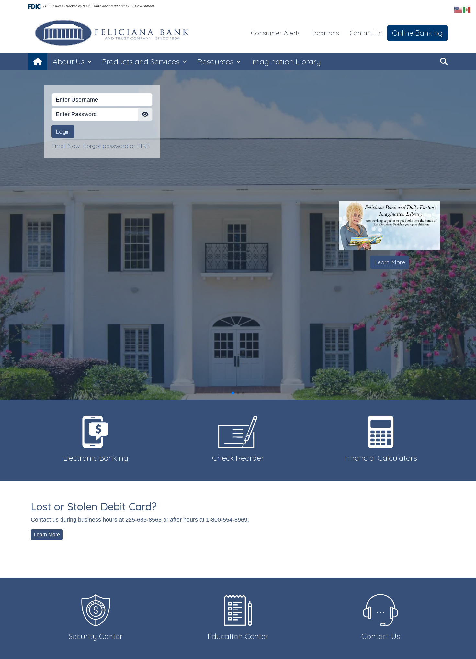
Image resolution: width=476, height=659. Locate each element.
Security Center (95, 636)
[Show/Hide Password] (145, 114)
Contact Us (365, 33)
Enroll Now (65, 145)
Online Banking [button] (417, 33)
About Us (69, 61)
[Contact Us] (380, 609)
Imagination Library (286, 61)
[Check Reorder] (238, 431)
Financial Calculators (380, 458)
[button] (444, 61)
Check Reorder (238, 458)
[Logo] (113, 33)
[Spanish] (467, 9)
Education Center (238, 636)
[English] (458, 9)
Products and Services (141, 61)
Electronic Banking (95, 458)
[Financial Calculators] (380, 431)
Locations (325, 33)
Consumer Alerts (275, 33)
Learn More (389, 262)
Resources (216, 61)
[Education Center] (238, 609)
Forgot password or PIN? (116, 145)
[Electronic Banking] (95, 431)
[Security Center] (95, 609)
